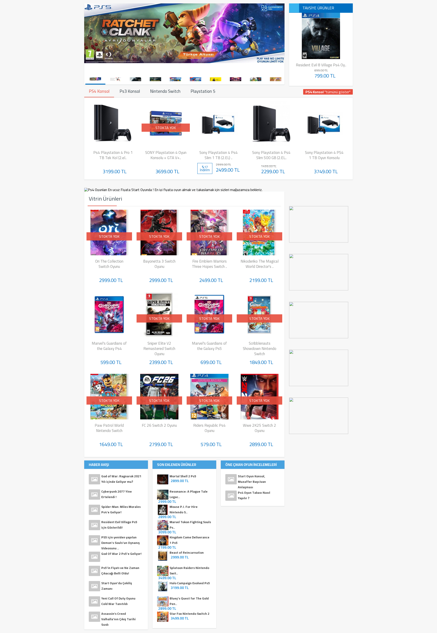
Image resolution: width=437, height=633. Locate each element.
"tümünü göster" (328, 92)
